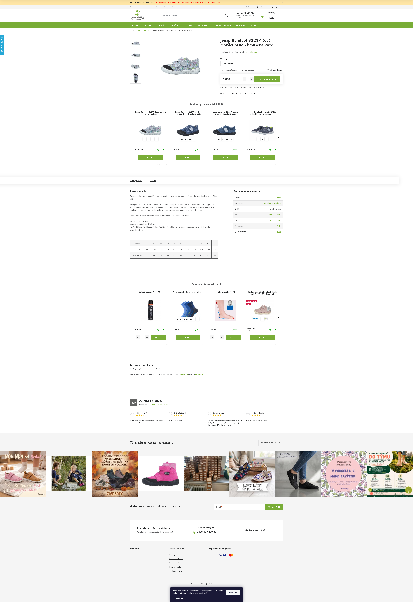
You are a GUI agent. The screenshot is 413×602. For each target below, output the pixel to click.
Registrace (277, 7)
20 (145, 139)
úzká (271, 220)
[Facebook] (263, 530)
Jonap (262, 87)
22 (148, 139)
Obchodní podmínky (176, 571)
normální (278, 214)
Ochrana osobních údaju (199, 584)
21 (186, 139)
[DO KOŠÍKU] (158, 337)
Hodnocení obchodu (161, 7)
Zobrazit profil (269, 443)
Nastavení (179, 598)
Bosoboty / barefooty (272, 203)
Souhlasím (233, 592)
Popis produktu (136, 180)
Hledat (226, 15)
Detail (150, 157)
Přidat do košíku (267, 79)
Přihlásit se (274, 507)
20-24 (179, 319)
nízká (279, 232)
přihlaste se (183, 374)
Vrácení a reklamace (179, 7)
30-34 (192, 319)
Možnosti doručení (276, 70)
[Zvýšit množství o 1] (252, 79)
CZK (250, 7)
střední (278, 226)
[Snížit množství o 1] (244, 79)
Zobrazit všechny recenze (160, 404)
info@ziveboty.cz (205, 527)
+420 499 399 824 (245, 13)
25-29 (186, 319)
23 (152, 139)
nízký (271, 214)
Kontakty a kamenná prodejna (140, 7)
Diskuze (153, 180)
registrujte (199, 374)
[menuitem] (136, 25)
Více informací (251, 52)
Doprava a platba (175, 567)
